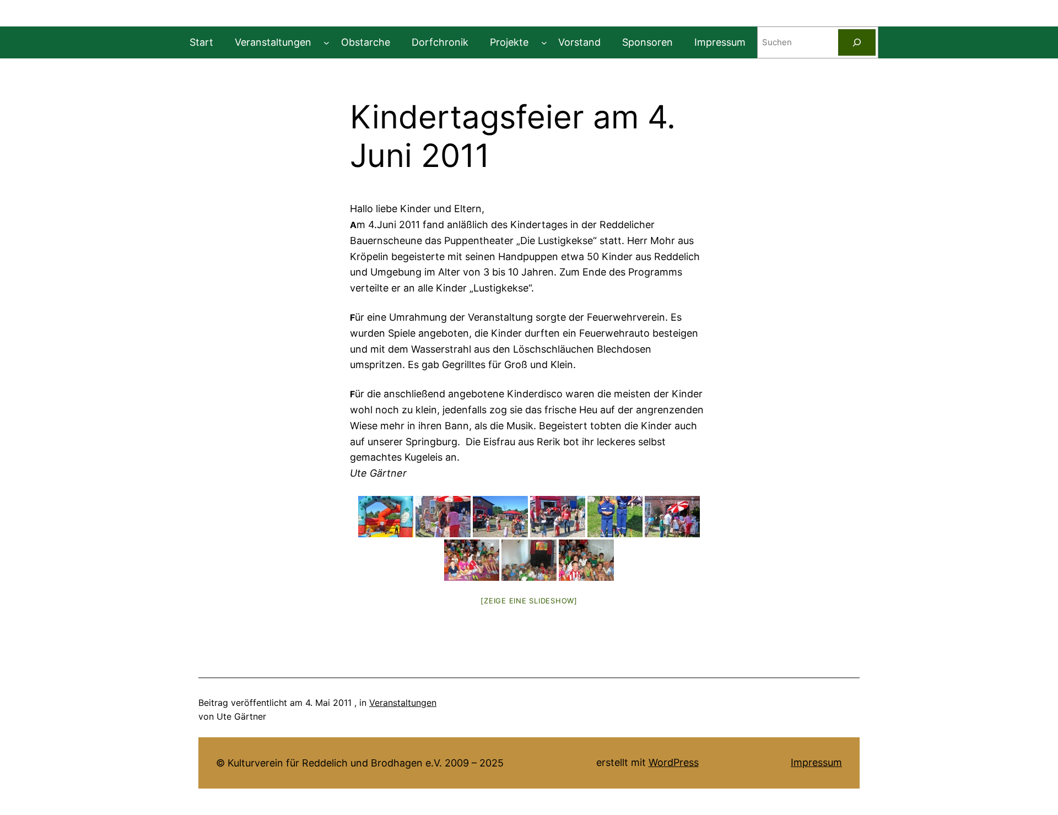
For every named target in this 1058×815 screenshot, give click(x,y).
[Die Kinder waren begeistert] (586, 560)
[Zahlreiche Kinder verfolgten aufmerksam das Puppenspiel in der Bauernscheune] (471, 560)
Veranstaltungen (402, 702)
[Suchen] (857, 42)
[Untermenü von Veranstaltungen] (326, 43)
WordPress (674, 762)
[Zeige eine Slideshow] (529, 600)
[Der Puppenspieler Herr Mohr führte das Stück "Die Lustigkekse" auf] (529, 560)
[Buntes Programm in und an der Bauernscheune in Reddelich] (385, 516)
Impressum (816, 762)
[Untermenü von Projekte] (544, 43)
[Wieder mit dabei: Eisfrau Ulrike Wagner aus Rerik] (443, 516)
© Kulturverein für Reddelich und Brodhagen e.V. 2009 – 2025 (360, 763)
